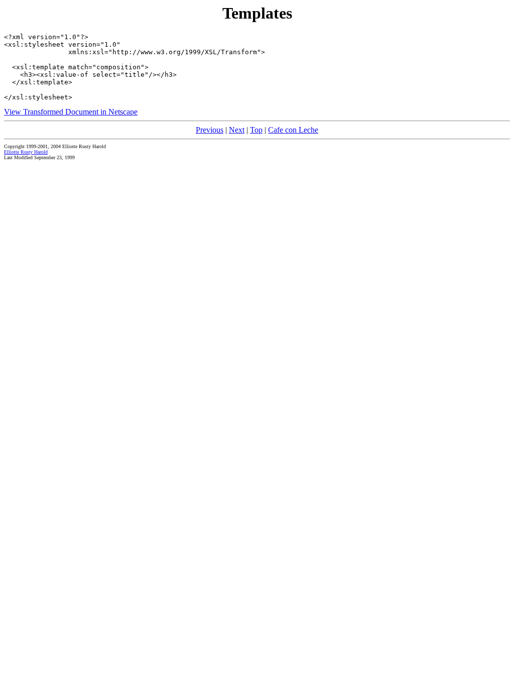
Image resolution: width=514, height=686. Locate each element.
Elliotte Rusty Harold (26, 152)
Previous (209, 130)
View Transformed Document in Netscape (71, 111)
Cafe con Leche (293, 130)
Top (256, 130)
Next (236, 130)
